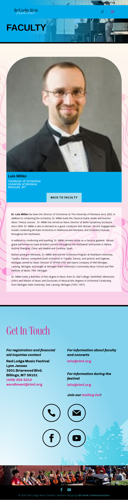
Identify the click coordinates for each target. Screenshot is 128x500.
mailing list (91, 395)
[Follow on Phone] (51, 413)
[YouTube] (69, 490)
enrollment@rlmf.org (24, 384)
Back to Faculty (64, 197)
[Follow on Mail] (77, 413)
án (24, 176)
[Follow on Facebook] (51, 438)
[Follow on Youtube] (77, 438)
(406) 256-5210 (19, 380)
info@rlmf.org (79, 361)
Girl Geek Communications (94, 495)
